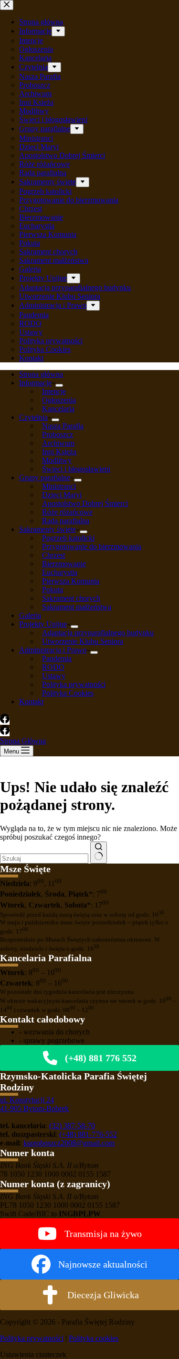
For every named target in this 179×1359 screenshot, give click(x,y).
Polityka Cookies (68, 693)
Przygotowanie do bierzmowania (91, 546)
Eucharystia (59, 572)
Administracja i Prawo (52, 650)
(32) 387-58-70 (72, 1126)
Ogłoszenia (59, 400)
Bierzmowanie (64, 564)
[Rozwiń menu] (59, 385)
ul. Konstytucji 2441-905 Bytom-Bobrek (34, 1104)
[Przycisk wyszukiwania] (98, 853)
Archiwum (58, 443)
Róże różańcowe (67, 512)
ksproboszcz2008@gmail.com (69, 1143)
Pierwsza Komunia (70, 581)
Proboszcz (57, 434)
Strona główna (41, 374)
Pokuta (52, 589)
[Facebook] (5, 721)
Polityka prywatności (73, 684)
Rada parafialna (65, 521)
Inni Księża (59, 452)
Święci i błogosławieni (76, 469)
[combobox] (44, 859)
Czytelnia (33, 417)
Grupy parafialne (44, 477)
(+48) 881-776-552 (88, 1134)
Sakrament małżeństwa (76, 607)
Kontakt (31, 701)
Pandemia (57, 658)
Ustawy (53, 676)
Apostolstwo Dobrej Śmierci (85, 503)
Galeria (30, 615)
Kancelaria (58, 408)
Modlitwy (57, 460)
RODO (53, 667)
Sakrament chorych (71, 598)
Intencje (54, 391)
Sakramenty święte (47, 529)
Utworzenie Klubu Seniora (82, 641)
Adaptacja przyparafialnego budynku (98, 633)
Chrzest (53, 555)
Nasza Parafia (63, 426)
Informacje (35, 383)
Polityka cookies (93, 1338)
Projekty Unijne (43, 624)
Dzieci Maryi (62, 495)
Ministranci (59, 486)
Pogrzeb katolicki (68, 538)
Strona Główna (23, 741)
